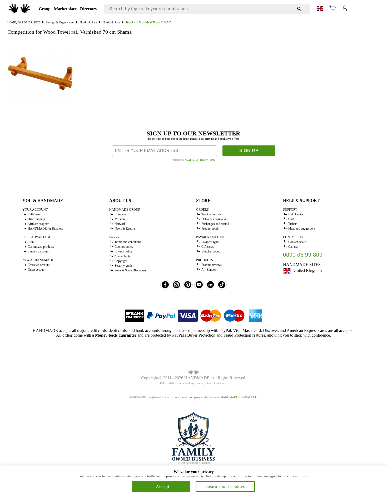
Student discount (38, 251)
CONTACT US (293, 237)
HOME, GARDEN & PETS (24, 22)
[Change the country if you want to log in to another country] (320, 9)
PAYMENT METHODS (211, 237)
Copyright (121, 260)
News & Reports (125, 228)
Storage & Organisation (60, 22)
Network (120, 223)
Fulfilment (34, 214)
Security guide (123, 265)
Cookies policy (124, 246)
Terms (213, 160)
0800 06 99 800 (302, 254)
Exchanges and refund (215, 223)
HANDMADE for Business (45, 228)
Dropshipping (36, 219)
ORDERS (202, 209)
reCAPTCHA (191, 160)
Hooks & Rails (88, 22)
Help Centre (295, 214)
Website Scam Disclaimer (130, 270)
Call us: (293, 246)
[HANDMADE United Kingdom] (19, 11)
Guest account (36, 269)
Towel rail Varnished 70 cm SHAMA (149, 22)
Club (31, 242)
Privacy (204, 160)
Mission (120, 219)
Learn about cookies (225, 486)
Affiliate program (38, 223)
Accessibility (123, 256)
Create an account (38, 264)
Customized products (41, 246)
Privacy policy (123, 251)
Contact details (297, 242)
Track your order (211, 214)
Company (121, 214)
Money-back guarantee (115, 335)
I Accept (161, 486)
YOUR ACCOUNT (35, 209)
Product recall (210, 228)
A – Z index (208, 269)
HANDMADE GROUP (124, 209)
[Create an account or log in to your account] (345, 10)
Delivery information (214, 219)
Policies (114, 237)
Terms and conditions (128, 242)
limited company (190, 397)
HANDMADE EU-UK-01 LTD (240, 397)
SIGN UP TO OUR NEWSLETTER (193, 133)
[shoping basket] (332, 10)
